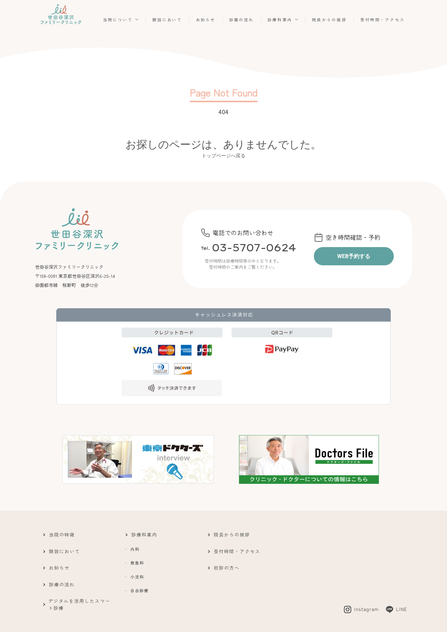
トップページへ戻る (223, 155)
